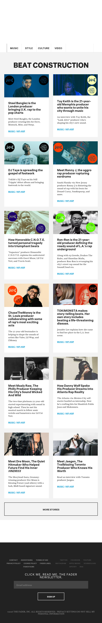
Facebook (75, 559)
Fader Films (28, 566)
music (11, 131)
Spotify (72, 566)
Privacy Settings (67, 612)
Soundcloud (90, 563)
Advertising (27, 559)
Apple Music (74, 563)
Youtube (87, 559)
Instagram (60, 563)
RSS (81, 566)
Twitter (63, 559)
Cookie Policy (30, 563)
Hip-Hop (21, 131)
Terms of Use (42, 559)
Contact (13, 559)
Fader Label (45, 563)
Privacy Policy (13, 563)
